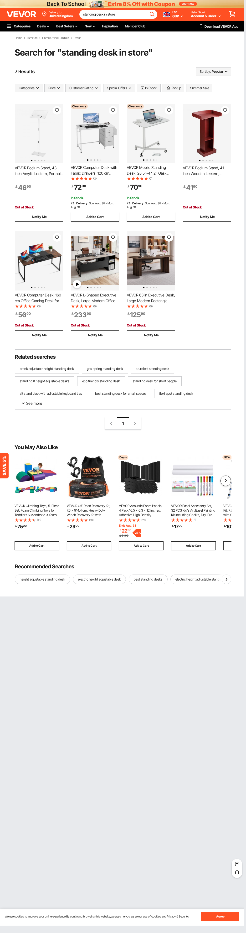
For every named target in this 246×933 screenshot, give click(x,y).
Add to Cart (95, 217)
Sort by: (205, 71)
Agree (220, 916)
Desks (77, 38)
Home (18, 38)
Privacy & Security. (178, 916)
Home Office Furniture (55, 38)
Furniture (32, 38)
